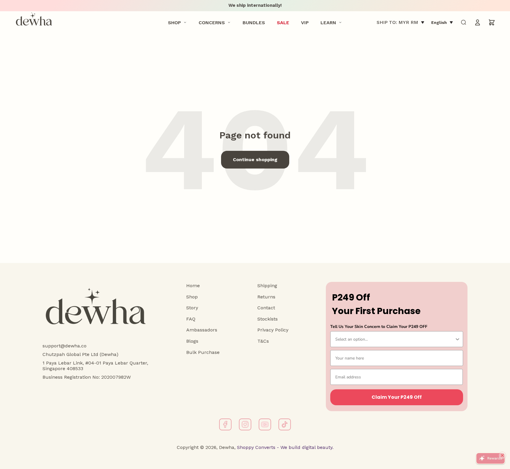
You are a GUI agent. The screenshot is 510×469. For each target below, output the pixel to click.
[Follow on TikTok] (284, 424)
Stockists (267, 319)
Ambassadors (201, 330)
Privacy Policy (272, 330)
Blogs (192, 341)
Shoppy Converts (255, 447)
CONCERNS (212, 22)
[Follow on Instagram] (245, 424)
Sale (283, 22)
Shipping (267, 285)
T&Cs (263, 341)
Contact (266, 308)
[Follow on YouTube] (265, 424)
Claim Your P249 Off (397, 397)
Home (193, 285)
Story (192, 308)
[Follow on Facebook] (225, 424)
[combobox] (395, 339)
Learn (328, 22)
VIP (305, 22)
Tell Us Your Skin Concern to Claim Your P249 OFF (378, 326)
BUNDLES (254, 22)
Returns (266, 297)
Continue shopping (255, 159)
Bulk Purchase (203, 352)
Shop (174, 22)
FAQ (190, 319)
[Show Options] (457, 339)
